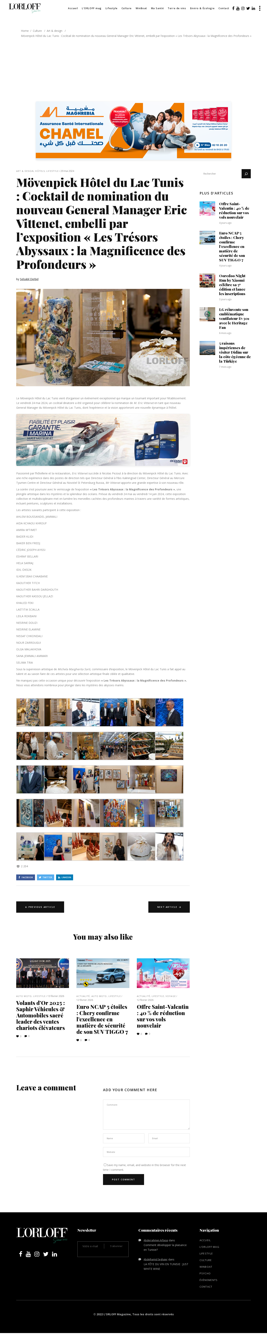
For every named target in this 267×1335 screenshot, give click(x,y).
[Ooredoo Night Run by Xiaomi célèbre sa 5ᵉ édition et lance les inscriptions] (207, 280)
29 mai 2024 (67, 171)
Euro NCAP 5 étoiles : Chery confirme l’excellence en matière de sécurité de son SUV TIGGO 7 (102, 1019)
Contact (206, 1286)
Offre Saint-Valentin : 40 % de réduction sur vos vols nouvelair (163, 1016)
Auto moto (24, 996)
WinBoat (206, 1266)
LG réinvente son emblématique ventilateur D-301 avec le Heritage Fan (234, 318)
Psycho (205, 1273)
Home (25, 31)
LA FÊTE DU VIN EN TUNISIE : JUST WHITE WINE (166, 1266)
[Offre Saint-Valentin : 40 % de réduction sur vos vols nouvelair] (163, 973)
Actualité (83, 996)
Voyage (171, 996)
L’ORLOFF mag (210, 1247)
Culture (37, 31)
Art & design (54, 31)
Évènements (209, 1280)
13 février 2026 (55, 996)
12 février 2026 (84, 1000)
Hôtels (40, 171)
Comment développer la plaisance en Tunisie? (165, 1247)
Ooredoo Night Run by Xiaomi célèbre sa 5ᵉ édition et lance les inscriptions (232, 284)
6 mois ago (225, 333)
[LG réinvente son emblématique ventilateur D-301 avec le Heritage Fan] (207, 314)
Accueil (205, 1240)
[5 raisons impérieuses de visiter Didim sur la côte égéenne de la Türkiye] (207, 348)
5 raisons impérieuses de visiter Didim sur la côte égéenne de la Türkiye (235, 352)
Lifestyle (52, 171)
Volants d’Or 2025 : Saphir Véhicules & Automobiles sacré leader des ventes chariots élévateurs (40, 1015)
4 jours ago (225, 223)
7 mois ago (225, 366)
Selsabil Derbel (29, 279)
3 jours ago (225, 299)
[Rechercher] (246, 173)
